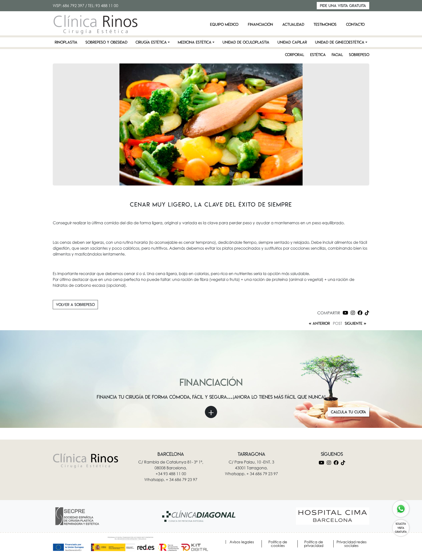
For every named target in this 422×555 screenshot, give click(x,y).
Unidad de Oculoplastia (245, 42)
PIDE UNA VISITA (343, 5)
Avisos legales (242, 542)
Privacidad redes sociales (352, 543)
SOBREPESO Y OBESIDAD (106, 42)
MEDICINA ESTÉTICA (194, 42)
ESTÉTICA (318, 54)
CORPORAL (294, 54)
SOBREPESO (359, 54)
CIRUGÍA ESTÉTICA (151, 42)
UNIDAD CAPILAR (292, 42)
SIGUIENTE (353, 323)
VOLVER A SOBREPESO (75, 304)
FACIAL (337, 54)
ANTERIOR (321, 323)
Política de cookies (277, 543)
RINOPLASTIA (66, 42)
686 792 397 (73, 5)
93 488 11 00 (106, 5)
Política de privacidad (313, 543)
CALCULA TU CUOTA (348, 412)
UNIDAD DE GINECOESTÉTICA (339, 42)
